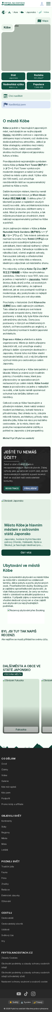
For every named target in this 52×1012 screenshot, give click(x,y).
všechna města (13, 674)
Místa (4, 844)
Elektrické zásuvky (10, 895)
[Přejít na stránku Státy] (22, 12)
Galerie (5, 781)
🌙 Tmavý (37, 1002)
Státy (3, 826)
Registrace (12, 488)
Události (5, 929)
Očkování (6, 901)
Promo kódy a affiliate (12, 804)
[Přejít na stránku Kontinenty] (9, 12)
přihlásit (28, 639)
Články (4, 769)
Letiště (4, 850)
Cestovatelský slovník (12, 923)
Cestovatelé (7, 918)
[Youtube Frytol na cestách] (19, 994)
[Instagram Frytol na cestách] (33, 994)
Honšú (6, 134)
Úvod (4, 764)
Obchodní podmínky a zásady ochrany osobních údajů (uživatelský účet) (25, 974)
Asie (16, 12)
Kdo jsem (6, 792)
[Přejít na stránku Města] (40, 12)
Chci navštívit (15, 96)
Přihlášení (30, 488)
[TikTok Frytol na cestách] (26, 994)
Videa (4, 775)
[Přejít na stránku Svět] (3, 12)
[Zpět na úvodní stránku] (13, 3)
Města (4, 838)
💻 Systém (26, 1002)
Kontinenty (6, 821)
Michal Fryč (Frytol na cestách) (18, 438)
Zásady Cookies (9, 958)
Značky (5, 884)
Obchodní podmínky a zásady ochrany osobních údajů (25, 965)
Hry (3, 941)
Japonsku (34, 279)
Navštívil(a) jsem (17, 104)
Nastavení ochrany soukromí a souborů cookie (24, 981)
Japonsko (31, 12)
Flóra (3, 878)
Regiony (5, 832)
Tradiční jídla (7, 866)
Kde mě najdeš (8, 787)
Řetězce (5, 889)
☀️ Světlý (14, 1002)
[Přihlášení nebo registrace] (42, 3)
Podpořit (5, 798)
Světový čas (7, 935)
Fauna (4, 872)
